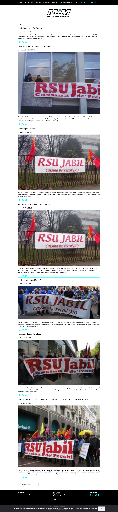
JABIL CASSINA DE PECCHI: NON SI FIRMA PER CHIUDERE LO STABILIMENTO (53, 400)
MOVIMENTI (46, 2)
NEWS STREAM (32, 50)
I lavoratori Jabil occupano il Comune (34, 47)
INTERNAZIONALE (66, 2)
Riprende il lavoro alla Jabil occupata (34, 204)
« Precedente (26, 484)
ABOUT (26, 2)
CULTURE (55, 2)
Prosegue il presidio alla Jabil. (31, 334)
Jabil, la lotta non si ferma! (29, 280)
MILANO (38, 2)
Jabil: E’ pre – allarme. (27, 129)
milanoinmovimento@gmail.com (25, 494)
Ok (101, 508)
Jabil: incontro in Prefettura (30, 28)
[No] (116, 508)
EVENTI (76, 2)
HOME (20, 2)
